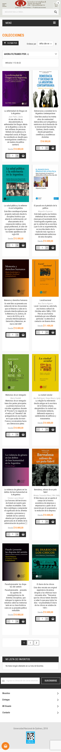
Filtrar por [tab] (12, 43)
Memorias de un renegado (15, 395)
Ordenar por (31, 44)
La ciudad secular (45, 395)
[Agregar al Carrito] (23, 155)
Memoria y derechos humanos (15, 300)
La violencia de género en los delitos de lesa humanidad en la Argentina (15, 492)
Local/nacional (45, 300)
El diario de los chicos (45, 584)
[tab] (30, 54)
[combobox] (30, 12)
